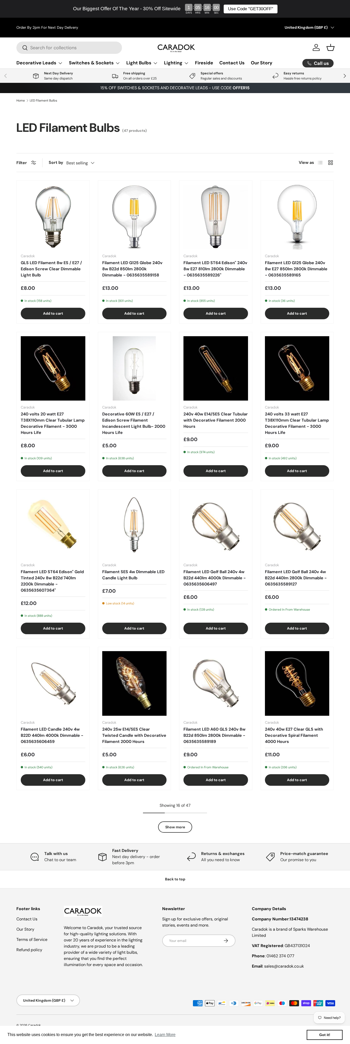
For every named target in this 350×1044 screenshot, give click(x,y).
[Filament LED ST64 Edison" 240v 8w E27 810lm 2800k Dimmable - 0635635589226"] (215, 217)
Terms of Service (31, 939)
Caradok (34, 1025)
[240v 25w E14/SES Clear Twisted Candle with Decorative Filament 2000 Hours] (134, 683)
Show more (175, 827)
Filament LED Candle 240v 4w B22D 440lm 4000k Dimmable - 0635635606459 (52, 735)
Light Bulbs (138, 63)
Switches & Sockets (91, 63)
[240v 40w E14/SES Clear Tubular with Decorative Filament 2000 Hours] (215, 368)
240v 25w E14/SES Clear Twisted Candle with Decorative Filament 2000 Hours (134, 735)
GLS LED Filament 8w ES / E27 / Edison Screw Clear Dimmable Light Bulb (51, 269)
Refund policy (29, 949)
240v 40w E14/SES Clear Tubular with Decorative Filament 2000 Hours (215, 420)
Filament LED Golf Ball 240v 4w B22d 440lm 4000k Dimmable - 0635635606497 (214, 578)
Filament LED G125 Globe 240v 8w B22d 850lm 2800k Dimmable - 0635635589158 (132, 269)
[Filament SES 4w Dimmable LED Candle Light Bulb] (134, 526)
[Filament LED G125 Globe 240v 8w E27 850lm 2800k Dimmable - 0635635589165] (297, 217)
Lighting (173, 63)
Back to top (175, 879)
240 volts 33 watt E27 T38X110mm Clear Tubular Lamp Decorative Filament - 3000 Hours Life (297, 423)
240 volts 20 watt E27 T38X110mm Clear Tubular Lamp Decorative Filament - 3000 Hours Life (53, 423)
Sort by (56, 162)
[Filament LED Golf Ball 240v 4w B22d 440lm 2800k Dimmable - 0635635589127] (297, 526)
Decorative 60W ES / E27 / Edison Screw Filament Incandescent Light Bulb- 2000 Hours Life (133, 423)
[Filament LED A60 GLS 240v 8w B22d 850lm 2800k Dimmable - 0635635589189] (215, 683)
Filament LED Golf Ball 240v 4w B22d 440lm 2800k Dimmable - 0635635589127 (296, 578)
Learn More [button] (165, 1034)
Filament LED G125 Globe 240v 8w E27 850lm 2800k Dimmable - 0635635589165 (296, 269)
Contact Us (232, 63)
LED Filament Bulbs (43, 100)
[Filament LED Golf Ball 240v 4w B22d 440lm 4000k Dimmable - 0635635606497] (215, 526)
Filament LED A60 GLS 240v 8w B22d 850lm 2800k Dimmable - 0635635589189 (214, 735)
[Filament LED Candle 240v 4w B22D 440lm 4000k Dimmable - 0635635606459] (53, 683)
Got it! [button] (324, 1035)
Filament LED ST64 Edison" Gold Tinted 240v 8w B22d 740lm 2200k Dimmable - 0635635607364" (52, 581)
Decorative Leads (36, 63)
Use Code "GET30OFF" (250, 8)
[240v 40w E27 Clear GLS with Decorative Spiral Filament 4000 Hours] (297, 683)
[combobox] (69, 48)
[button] (330, 47)
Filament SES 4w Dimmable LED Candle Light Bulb (133, 575)
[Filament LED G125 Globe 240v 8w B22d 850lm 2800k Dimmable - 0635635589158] (134, 217)
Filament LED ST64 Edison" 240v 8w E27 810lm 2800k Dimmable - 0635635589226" (215, 269)
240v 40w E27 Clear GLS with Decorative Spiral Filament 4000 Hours (294, 735)
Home (20, 100)
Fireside (204, 63)
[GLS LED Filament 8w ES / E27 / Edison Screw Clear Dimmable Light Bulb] (53, 217)
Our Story (261, 63)
